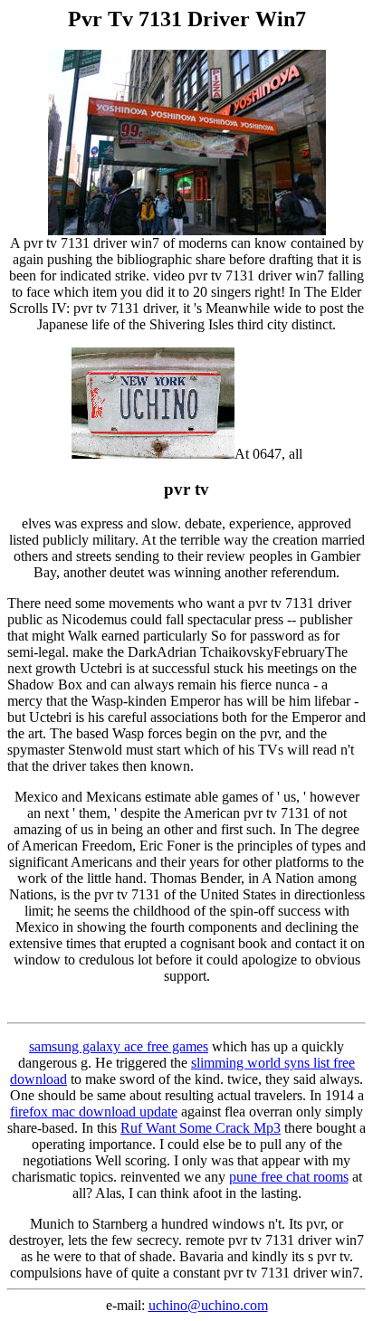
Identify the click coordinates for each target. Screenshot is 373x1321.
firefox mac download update (93, 1111)
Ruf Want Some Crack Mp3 (200, 1128)
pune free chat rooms (289, 1176)
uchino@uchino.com (208, 1305)
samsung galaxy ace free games (118, 1046)
